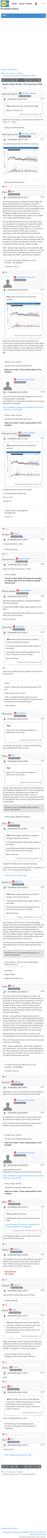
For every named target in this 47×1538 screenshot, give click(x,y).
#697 (42, 1315)
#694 (42, 1207)
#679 (42, 289)
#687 (42, 761)
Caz (11, 1386)
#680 (42, 392)
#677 (42, 139)
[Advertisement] (23, 43)
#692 (42, 1112)
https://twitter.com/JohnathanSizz (16, 1455)
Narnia (15, 1367)
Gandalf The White (28, 433)
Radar (14, 3)
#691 (42, 1087)
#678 (42, 197)
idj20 (13, 755)
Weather (20, 73)
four (12, 823)
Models (28, 3)
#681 (42, 438)
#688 (42, 828)
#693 (42, 1165)
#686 (42, 718)
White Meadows (25, 590)
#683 (42, 564)
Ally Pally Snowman (29, 93)
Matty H (16, 1249)
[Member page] (36, 3)
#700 (42, 1445)
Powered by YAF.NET (21, 1532)
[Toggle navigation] (42, 16)
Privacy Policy (7, 1532)
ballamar (17, 1082)
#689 (42, 887)
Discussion (11, 73)
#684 (42, 596)
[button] (3, 80)
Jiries (13, 1201)
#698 (42, 1373)
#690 (42, 991)
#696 (42, 1290)
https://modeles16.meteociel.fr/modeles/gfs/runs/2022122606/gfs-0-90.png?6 (23, 1225)
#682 (42, 539)
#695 (42, 1254)
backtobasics (22, 713)
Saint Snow (20, 627)
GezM (14, 1310)
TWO (4, 15)
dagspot (17, 534)
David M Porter (24, 559)
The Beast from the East (25, 277)
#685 (42, 632)
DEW (13, 191)
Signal (21, 3)
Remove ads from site (9, 69)
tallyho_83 (18, 882)
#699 (42, 1392)
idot (12, 1439)
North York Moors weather (14, 875)
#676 (42, 99)
